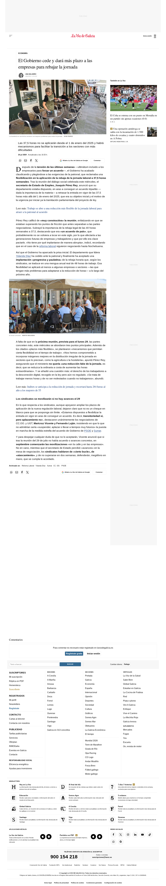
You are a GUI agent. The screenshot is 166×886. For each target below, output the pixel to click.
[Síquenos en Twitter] (121, 834)
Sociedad (89, 705)
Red (125, 696)
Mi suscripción (15, 677)
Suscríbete (14, 689)
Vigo (49, 725)
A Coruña (51, 675)
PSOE (87, 430)
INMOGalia (14, 746)
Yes (125, 738)
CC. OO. (56, 466)
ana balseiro (30, 74)
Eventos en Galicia (17, 750)
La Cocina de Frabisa (133, 692)
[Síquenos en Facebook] (113, 834)
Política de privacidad (61, 883)
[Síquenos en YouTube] (142, 834)
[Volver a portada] (83, 36)
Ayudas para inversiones (20, 768)
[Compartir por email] (25, 160)
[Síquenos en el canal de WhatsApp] (113, 842)
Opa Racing (90, 753)
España (88, 688)
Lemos (50, 705)
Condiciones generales (94, 883)
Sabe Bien (128, 680)
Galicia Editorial (131, 865)
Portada (88, 675)
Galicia (88, 680)
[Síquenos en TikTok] (150, 834)
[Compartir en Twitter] (36, 160)
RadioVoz (77, 865)
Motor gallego (91, 774)
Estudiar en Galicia (132, 688)
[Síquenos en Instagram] (128, 834)
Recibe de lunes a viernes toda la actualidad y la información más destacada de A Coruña (88, 809)
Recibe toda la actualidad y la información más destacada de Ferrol (137, 809)
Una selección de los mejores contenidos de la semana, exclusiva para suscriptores (135, 787)
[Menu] (10, 36)
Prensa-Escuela (113, 865)
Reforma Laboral (28, 466)
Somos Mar (90, 721)
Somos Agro (90, 717)
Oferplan (13, 742)
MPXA (122, 865)
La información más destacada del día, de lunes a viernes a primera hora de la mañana (38, 787)
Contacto (13, 754)
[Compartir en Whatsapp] (20, 160)
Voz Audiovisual (67, 865)
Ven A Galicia (129, 705)
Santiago (51, 721)
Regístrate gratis (74, 653)
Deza (49, 696)
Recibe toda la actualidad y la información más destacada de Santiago (38, 819)
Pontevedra (52, 717)
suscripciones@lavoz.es (102, 857)
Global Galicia (129, 684)
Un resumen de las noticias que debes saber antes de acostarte (86, 787)
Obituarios (90, 725)
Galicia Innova (129, 721)
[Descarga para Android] (48, 836)
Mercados (127, 729)
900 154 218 (64, 856)
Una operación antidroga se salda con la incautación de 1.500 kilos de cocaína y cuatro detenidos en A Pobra (127, 133)
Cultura (88, 709)
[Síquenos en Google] (121, 842)
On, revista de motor (132, 746)
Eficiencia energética (18, 764)
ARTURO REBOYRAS (117, 141)
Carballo (51, 692)
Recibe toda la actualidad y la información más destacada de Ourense (137, 819)
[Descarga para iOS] (42, 836)
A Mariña (51, 680)
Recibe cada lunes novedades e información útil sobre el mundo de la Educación (37, 798)
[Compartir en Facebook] (31, 160)
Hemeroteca (14, 685)
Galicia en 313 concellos (58, 730)
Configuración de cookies (113, 883)
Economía (89, 684)
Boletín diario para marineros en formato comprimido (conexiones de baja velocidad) (134, 798)
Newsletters (14, 704)
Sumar (97, 430)
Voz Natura (102, 865)
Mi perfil (12, 700)
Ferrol (50, 700)
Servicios (13, 738)
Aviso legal (48, 883)
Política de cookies (77, 883)
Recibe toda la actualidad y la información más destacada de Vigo (88, 819)
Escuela (127, 742)
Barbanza (51, 688)
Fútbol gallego (91, 770)
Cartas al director (17, 719)
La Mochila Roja (130, 717)
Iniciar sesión (93, 653)
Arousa (50, 684)
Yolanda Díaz (23, 256)
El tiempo (89, 734)
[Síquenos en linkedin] (135, 834)
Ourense (51, 713)
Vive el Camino (130, 713)
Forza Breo (90, 765)
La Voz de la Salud (131, 675)
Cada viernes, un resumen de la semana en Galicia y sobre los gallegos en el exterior (38, 809)
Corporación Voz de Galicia (38, 865)
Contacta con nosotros (19, 723)
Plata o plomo (129, 700)
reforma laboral (47, 246)
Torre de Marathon (93, 744)
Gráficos (89, 713)
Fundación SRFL (54, 865)
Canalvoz (93, 865)
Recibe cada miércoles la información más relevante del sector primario (86, 798)
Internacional (91, 692)
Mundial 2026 (91, 740)
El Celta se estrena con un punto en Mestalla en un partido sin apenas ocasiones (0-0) (133, 117)
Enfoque (127, 709)
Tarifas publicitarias (18, 733)
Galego (127, 664)
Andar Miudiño (92, 761)
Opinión (88, 696)
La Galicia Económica (95, 730)
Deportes (89, 700)
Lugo (49, 709)
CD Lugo (89, 757)
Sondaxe (85, 865)
